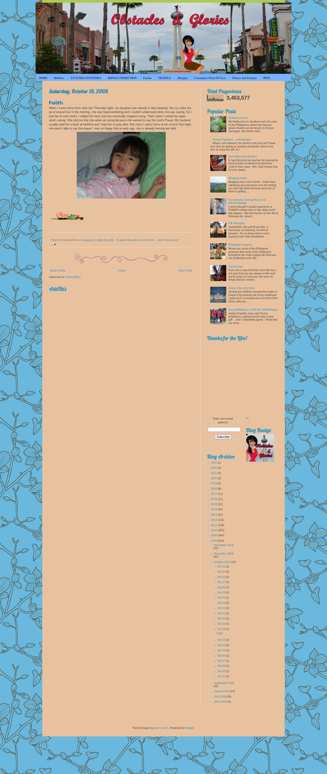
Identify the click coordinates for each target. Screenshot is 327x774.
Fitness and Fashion (244, 78)
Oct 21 (221, 613)
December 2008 (224, 545)
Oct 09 (221, 655)
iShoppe (183, 78)
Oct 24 (221, 597)
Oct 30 (221, 571)
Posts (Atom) (73, 277)
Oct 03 (221, 671)
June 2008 (221, 701)
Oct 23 (221, 603)
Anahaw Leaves (238, 117)
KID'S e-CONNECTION (122, 78)
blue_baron (161, 728)
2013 (214, 514)
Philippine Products (240, 244)
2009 (214, 535)
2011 (214, 525)
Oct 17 (221, 639)
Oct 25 (221, 592)
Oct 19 (221, 623)
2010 (214, 530)
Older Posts (185, 270)
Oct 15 (221, 650)
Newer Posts (57, 270)
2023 (214, 462)
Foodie (147, 78)
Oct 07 (221, 660)
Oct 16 (221, 645)
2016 (214, 499)
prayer (174, 240)
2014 (214, 509)
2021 (214, 473)
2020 (214, 478)
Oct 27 (221, 582)
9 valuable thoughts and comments (135, 240)
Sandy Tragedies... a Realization (232, 139)
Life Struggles (236, 223)
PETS (266, 78)
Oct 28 (221, 577)
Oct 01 (221, 676)
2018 (214, 488)
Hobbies (59, 78)
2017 (214, 493)
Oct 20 (221, 618)
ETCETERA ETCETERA (86, 78)
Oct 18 (221, 629)
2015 (214, 504)
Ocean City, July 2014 (241, 288)
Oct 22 (221, 608)
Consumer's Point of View (210, 78)
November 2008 (224, 553)
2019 (214, 483)
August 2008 (222, 691)
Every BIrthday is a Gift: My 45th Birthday (252, 309)
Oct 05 (221, 665)
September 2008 (224, 683)
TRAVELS (164, 78)
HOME (43, 78)
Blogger (189, 728)
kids (168, 240)
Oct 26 (221, 587)
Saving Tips (235, 266)
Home (122, 270)
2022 (214, 467)
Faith (56, 102)
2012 (214, 519)
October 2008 (222, 562)
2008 (214, 540)
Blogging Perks (237, 178)
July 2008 (220, 696)
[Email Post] (53, 243)
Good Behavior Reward (242, 156)
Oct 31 (221, 566)
